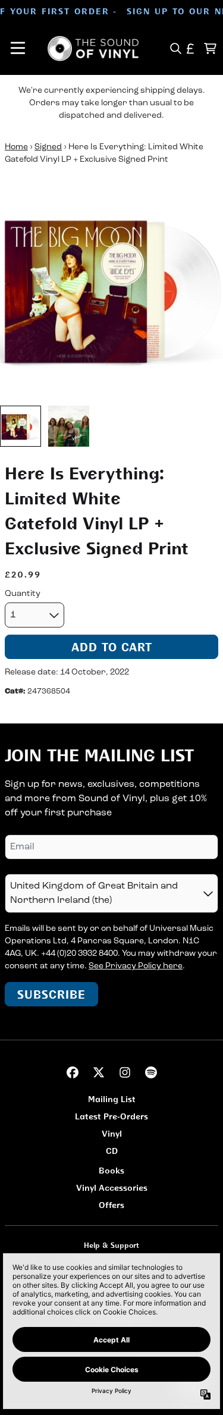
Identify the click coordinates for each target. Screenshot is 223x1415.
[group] (20, 426)
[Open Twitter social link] (99, 1072)
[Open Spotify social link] (151, 1072)
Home (16, 147)
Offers (111, 1205)
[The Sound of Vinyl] (93, 48)
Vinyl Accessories (111, 1187)
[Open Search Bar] (175, 48)
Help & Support (111, 1245)
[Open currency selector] (190, 48)
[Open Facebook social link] (72, 1072)
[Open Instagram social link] (125, 1072)
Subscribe (51, 994)
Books (111, 1170)
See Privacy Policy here (136, 966)
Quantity (22, 593)
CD (112, 1151)
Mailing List (112, 1099)
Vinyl (112, 1133)
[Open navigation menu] (18, 48)
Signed (48, 147)
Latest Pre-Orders (111, 1116)
